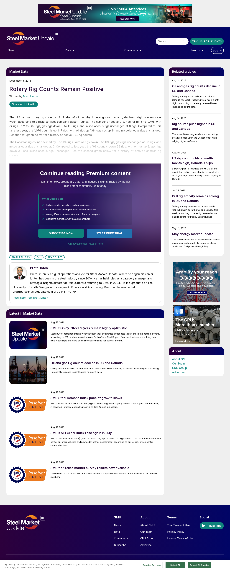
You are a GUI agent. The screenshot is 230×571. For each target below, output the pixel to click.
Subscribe (120, 545)
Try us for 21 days (207, 41)
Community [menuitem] (131, 50)
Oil (39, 257)
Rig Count (55, 257)
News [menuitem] (11, 50)
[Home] (39, 38)
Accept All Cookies (199, 565)
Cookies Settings (152, 565)
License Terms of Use (180, 538)
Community (121, 538)
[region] (115, 565)
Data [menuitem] (68, 50)
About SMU (180, 359)
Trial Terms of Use (178, 525)
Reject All (175, 565)
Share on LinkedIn (23, 104)
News (117, 525)
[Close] (225, 565)
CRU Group (179, 368)
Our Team (178, 363)
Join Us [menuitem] (195, 50)
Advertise (178, 372)
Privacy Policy (175, 531)
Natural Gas (21, 257)
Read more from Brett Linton (30, 297)
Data (117, 531)
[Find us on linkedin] (212, 525)
